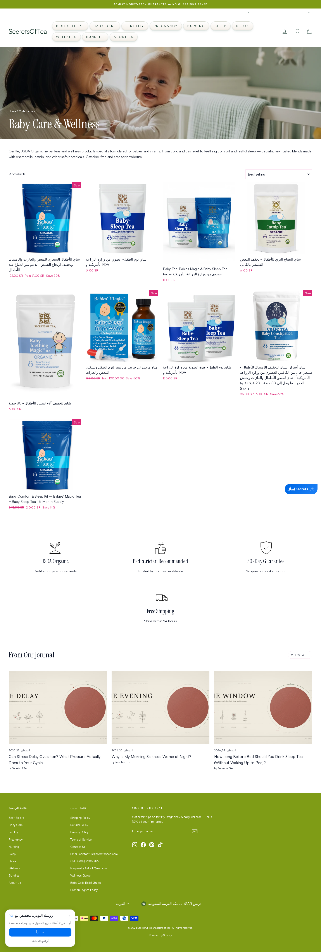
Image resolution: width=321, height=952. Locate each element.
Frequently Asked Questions (88, 868)
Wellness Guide (80, 875)
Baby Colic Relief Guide (85, 882)
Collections (26, 111)
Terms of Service (80, 839)
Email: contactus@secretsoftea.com (94, 854)
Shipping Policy (80, 817)
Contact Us (78, 846)
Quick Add (45, 250)
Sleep (220, 26)
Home (12, 111)
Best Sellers (70, 26)
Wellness (66, 37)
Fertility (135, 26)
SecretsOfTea (28, 31)
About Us (123, 37)
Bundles (95, 37)
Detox (242, 26)
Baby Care (105, 26)
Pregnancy (166, 26)
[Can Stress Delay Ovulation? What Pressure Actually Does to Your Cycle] (58, 707)
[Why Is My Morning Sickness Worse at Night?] (161, 707)
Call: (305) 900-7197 (84, 861)
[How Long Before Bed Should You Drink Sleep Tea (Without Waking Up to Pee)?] (263, 707)
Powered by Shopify (160, 935)
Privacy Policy (79, 832)
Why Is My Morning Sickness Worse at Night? (151, 756)
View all (300, 655)
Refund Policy (79, 825)
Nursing (196, 26)
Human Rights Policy (84, 890)
